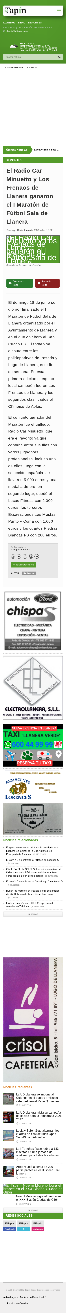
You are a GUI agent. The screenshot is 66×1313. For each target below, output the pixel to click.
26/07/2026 (23, 1177)
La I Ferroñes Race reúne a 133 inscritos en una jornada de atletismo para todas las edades (37, 1152)
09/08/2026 (23, 1159)
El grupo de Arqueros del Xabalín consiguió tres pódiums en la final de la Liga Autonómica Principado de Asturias (32, 851)
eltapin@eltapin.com (16, 31)
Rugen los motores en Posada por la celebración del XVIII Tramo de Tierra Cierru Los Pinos (32, 894)
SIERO (21, 22)
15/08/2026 (23, 1141)
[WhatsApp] (13, 556)
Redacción (29, 573)
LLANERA (9, 22)
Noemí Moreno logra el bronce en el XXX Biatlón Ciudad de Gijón (38, 1198)
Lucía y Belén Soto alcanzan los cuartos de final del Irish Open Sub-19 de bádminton (47, 149)
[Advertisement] (33, 109)
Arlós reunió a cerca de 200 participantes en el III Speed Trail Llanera (38, 1170)
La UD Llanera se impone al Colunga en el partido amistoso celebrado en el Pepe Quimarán (37, 1098)
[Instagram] (31, 556)
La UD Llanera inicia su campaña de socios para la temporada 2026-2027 (39, 1116)
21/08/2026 (23, 1105)
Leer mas (33, 914)
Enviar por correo (23, 564)
